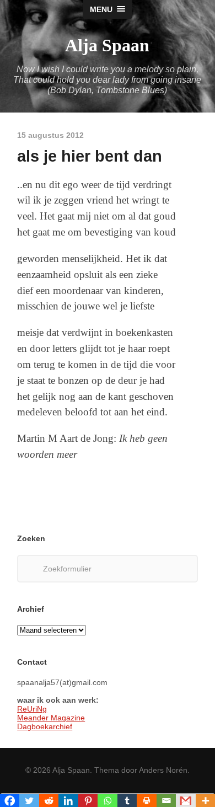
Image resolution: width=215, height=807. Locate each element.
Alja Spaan (107, 45)
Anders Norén (163, 770)
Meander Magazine (51, 717)
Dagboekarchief (44, 726)
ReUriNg (32, 708)
